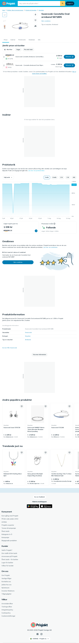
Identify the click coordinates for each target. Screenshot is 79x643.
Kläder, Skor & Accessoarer (15, 10)
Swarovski (28, 332)
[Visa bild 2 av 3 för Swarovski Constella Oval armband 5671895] (4, 20)
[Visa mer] (3, 57)
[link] (13, 421)
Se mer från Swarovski (9, 348)
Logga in (70, 3)
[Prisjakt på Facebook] (37, 634)
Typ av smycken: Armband (49, 24)
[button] (35, 14)
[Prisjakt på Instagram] (41, 634)
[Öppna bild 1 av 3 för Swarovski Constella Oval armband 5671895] (20, 24)
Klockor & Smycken (30, 10)
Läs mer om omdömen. (50, 247)
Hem (3, 10)
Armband (28, 340)
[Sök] (62, 3)
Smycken (41, 10)
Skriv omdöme (45, 21)
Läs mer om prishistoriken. (36, 170)
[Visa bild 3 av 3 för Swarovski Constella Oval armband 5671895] (4, 26)
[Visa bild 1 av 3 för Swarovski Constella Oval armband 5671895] (4, 14)
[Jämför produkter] (35, 26)
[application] (39, 200)
